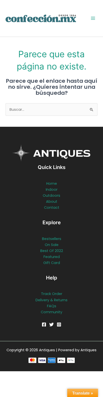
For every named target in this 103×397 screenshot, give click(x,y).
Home (51, 183)
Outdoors (51, 195)
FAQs (51, 306)
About (51, 201)
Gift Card (51, 262)
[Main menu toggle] (93, 18)
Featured (52, 256)
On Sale (51, 244)
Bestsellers (51, 238)
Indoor (52, 189)
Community (51, 312)
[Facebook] (44, 324)
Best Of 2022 (51, 250)
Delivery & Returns (52, 300)
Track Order (51, 293)
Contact (51, 207)
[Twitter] (51, 324)
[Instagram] (59, 324)
